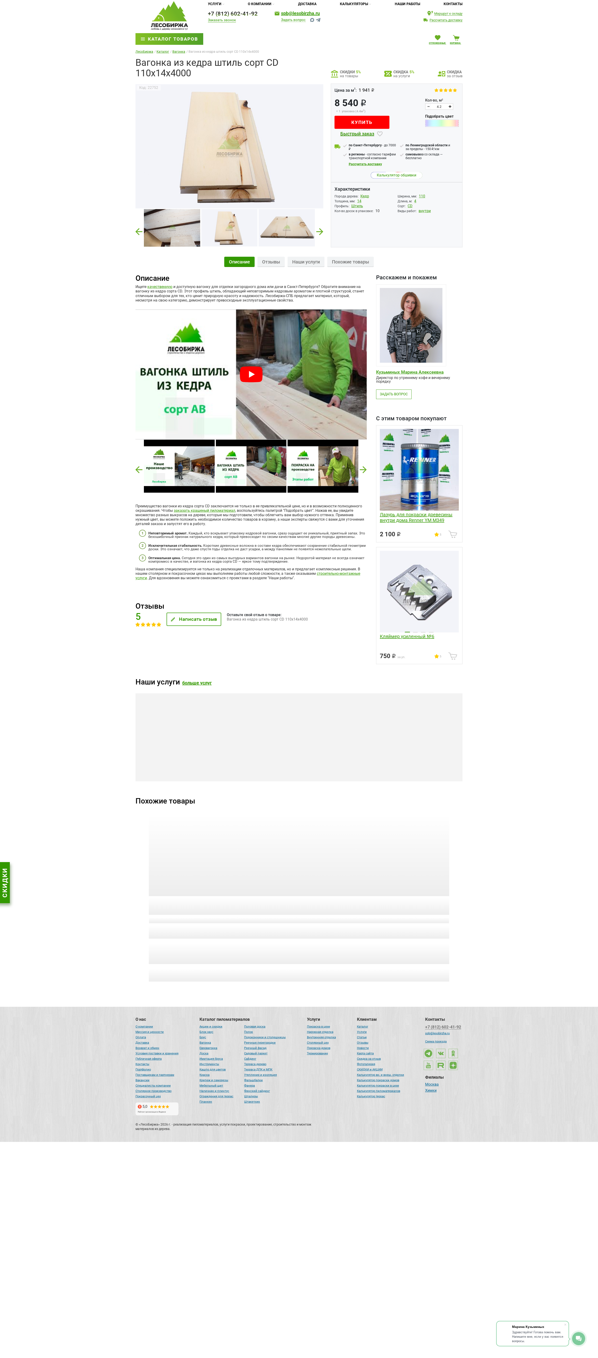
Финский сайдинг (257, 1090)
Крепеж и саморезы (213, 1080)
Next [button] (319, 230)
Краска (204, 1074)
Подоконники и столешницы (265, 1037)
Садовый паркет (255, 1053)
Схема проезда (436, 1041)
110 (422, 196)
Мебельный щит (211, 1085)
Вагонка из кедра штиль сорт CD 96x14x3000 (335, 903)
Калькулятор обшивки (396, 175)
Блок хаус (206, 1031)
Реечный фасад (255, 1047)
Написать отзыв (198, 619)
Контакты (453, 4)
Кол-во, (434, 100)
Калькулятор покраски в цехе (378, 1085)
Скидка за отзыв (369, 1058)
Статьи (362, 1037)
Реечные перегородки (260, 1042)
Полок (248, 1031)
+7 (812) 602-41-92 (233, 14)
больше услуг (197, 683)
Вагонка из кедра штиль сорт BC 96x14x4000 (413, 903)
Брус (202, 1037)
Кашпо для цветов (212, 1069)
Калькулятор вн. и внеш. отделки (380, 1074)
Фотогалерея (366, 1064)
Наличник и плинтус (214, 1090)
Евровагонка (208, 1047)
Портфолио (143, 1069)
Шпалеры (251, 1096)
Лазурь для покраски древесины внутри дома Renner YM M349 (416, 517)
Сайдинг (250, 1058)
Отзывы (362, 1042)
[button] (138, 469)
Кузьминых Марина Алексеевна (410, 372)
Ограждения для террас (216, 1096)
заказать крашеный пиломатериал (204, 510)
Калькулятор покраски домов (378, 1080)
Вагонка (205, 1042)
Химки (431, 1091)
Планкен (205, 1101)
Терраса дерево (255, 1064)
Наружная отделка (320, 1031)
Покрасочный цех (148, 1096)
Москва (432, 1085)
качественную (159, 286)
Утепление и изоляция (260, 1074)
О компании (259, 4)
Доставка (307, 4)
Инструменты (209, 1064)
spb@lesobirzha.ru (300, 13)
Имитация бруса (211, 1058)
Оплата (140, 1037)
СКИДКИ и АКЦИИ (370, 1069)
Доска (203, 1053)
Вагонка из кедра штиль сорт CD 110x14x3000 (181, 903)
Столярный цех (318, 1042)
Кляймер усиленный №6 (407, 636)
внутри (425, 211)
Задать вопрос (293, 20)
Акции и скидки (210, 1026)
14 (359, 201)
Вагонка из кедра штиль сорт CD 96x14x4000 (258, 903)
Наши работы (407, 4)
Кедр (364, 196)
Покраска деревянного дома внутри (417, 772)
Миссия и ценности (149, 1031)
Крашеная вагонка (176, 772)
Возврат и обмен (147, 1047)
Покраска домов (318, 1047)
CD (410, 206)
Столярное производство (153, 1090)
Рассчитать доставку (365, 164)
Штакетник (252, 1101)
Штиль (357, 206)
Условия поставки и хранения (156, 1053)
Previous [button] (138, 230)
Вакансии (142, 1080)
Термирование (317, 1053)
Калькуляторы (354, 4)
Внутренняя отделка (321, 1037)
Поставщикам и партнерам (154, 1074)
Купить (362, 122)
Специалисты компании (153, 1085)
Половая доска (254, 1026)
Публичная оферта (148, 1058)
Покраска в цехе (318, 1026)
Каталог (362, 1026)
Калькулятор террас (371, 1096)
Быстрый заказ (357, 134)
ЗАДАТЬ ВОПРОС (394, 394)
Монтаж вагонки (284, 772)
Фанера (249, 1085)
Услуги (214, 4)
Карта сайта (365, 1053)
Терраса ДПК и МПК (258, 1069)
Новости (363, 1047)
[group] (229, 146)
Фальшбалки (253, 1080)
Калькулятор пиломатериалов (378, 1090)
